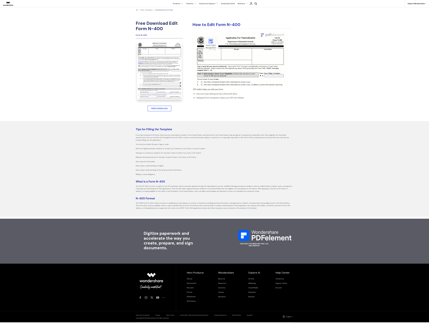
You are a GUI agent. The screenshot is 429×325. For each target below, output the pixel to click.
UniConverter (191, 283)
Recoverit (190, 288)
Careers (221, 292)
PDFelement (191, 297)
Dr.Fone (189, 292)
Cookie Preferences (220, 315)
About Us (221, 279)
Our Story (221, 288)
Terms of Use (170, 315)
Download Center (228, 4)
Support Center (281, 283)
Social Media (253, 288)
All (137, 10)
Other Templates (146, 10)
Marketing (252, 283)
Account (278, 288)
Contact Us (279, 279)
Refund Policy (236, 315)
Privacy (158, 315)
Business (251, 297)
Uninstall (249, 315)
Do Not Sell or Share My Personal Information (194, 315)
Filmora (189, 279)
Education (222, 297)
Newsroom (222, 283)
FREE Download (159, 108)
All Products (191, 301)
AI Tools (251, 279)
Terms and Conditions (143, 315)
